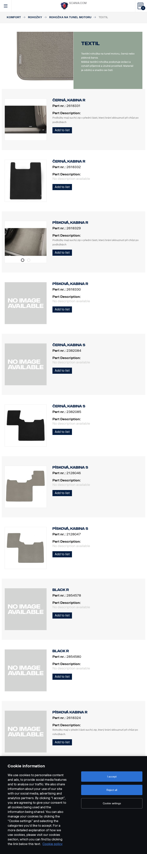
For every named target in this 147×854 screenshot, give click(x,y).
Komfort (14, 17)
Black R (60, 590)
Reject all (111, 789)
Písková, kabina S (70, 467)
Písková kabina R (69, 712)
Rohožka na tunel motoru (70, 17)
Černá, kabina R (68, 100)
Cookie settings (112, 803)
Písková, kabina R (70, 223)
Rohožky (35, 17)
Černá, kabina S (68, 345)
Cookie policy (52, 844)
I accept (112, 776)
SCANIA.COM (78, 3)
